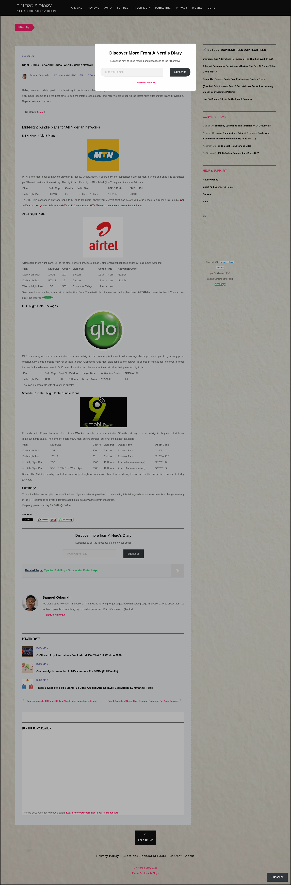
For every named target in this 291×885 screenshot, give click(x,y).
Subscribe (180, 71)
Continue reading (146, 82)
